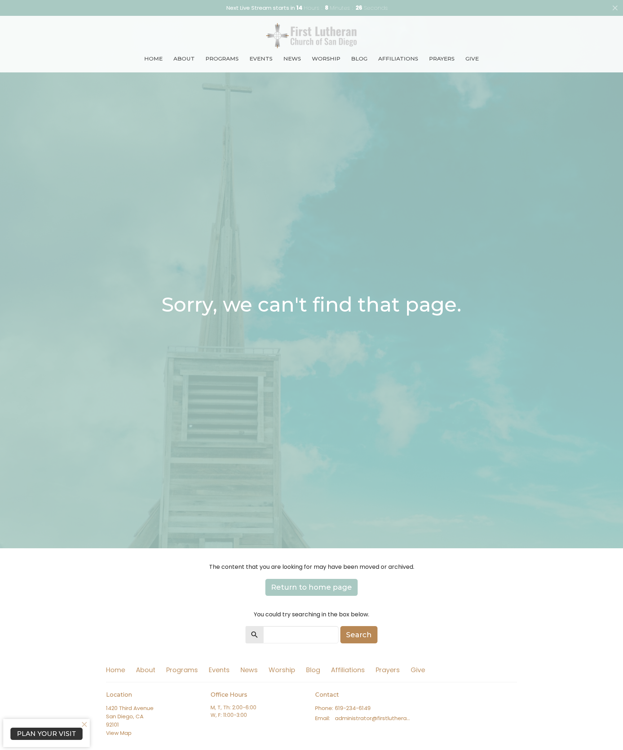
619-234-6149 (353, 708)
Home (153, 58)
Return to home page (311, 587)
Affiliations (398, 58)
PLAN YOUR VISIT (46, 734)
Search (359, 634)
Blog (359, 58)
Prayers (442, 58)
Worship (326, 58)
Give (472, 58)
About (184, 58)
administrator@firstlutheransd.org (373, 718)
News (292, 58)
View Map (119, 733)
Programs (222, 58)
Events (261, 58)
